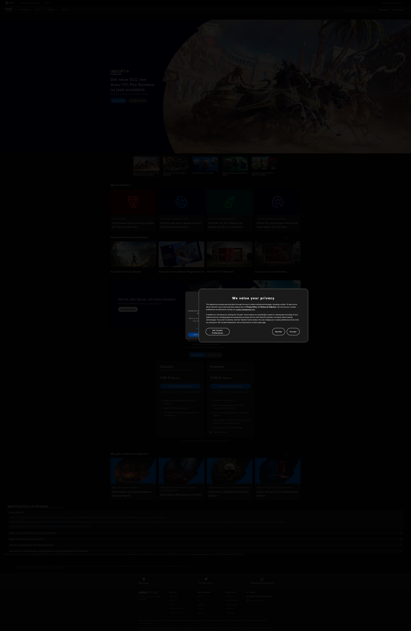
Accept (293, 332)
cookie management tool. (245, 309)
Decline (278, 332)
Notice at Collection (268, 307)
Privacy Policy (251, 307)
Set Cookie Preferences (217, 331)
